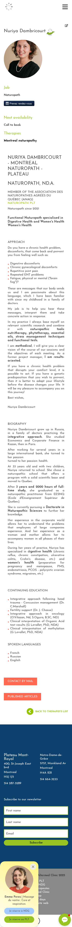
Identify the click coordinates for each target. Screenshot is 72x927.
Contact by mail (20, 681)
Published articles (22, 696)
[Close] (33, 867)
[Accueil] (9, 7)
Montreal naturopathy (20, 140)
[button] (65, 920)
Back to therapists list (51, 711)
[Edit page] (66, 26)
